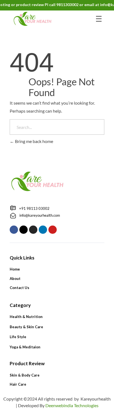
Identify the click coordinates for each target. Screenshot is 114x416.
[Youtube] (52, 230)
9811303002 (65, 4)
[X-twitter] (23, 230)
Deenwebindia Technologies (72, 405)
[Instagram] (33, 230)
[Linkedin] (43, 230)
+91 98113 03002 (34, 208)
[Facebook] (14, 230)
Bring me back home (33, 141)
